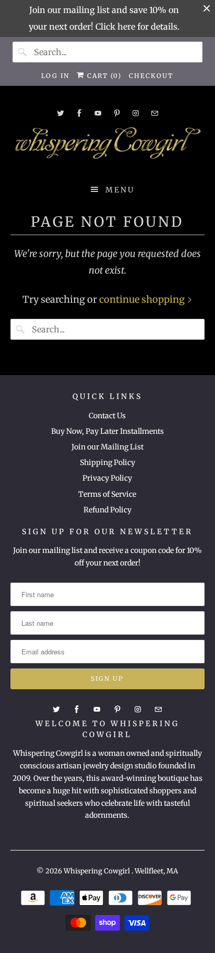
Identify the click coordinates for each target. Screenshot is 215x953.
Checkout (151, 76)
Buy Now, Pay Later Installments (107, 431)
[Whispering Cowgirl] (107, 145)
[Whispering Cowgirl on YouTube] (98, 113)
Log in (55, 76)
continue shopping (143, 299)
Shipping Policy (107, 462)
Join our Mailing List (107, 447)
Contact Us (107, 415)
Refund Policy (107, 509)
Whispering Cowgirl (98, 871)
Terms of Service (107, 494)
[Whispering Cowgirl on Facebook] (79, 113)
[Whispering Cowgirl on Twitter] (60, 113)
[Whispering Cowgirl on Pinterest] (117, 113)
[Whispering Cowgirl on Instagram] (135, 113)
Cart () (103, 76)
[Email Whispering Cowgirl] (154, 113)
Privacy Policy (107, 478)
